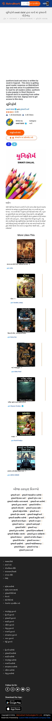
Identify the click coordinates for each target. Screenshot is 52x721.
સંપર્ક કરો (8, 565)
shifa (11, 268)
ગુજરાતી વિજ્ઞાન (19, 547)
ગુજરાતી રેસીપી (20, 527)
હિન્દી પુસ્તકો (9, 615)
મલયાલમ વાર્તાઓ (11, 667)
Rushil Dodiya (18, 440)
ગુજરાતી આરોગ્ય (18, 524)
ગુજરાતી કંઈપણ (32, 547)
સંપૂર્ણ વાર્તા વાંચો (15, 132)
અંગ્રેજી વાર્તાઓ (10, 660)
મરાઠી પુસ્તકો (9, 621)
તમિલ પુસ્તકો (9, 625)
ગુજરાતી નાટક (34, 511)
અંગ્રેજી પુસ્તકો (10, 611)
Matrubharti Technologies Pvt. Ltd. (29, 715)
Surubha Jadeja (18, 302)
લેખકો (7, 597)
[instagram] (13, 689)
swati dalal (10, 109)
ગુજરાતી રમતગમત (33, 540)
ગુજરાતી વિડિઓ (10, 593)
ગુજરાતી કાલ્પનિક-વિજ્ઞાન (33, 537)
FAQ (6, 578)
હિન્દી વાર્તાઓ (9, 650)
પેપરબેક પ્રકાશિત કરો (12, 603)
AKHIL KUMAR (14, 475)
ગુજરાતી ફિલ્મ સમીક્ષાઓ (34, 531)
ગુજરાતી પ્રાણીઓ (17, 544)
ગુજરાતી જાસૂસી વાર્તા (34, 514)
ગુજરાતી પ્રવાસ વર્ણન (33, 508)
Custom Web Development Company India (34, 718)
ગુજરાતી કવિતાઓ (17, 508)
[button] (28, 4)
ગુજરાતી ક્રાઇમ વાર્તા (26, 550)
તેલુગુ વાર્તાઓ (9, 673)
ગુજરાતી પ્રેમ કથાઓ (17, 514)
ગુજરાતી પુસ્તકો (10, 618)
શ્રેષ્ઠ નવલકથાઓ (11, 590)
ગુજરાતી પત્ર (32, 527)
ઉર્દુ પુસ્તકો (8, 642)
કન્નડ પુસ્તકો (9, 638)
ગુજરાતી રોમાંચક (16, 537)
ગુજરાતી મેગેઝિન (35, 505)
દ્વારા (8, 268)
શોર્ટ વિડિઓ (9, 600)
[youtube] (23, 689)
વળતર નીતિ (9, 575)
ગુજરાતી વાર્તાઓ (10, 653)
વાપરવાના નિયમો (11, 572)
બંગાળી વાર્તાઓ (10, 663)
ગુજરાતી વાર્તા (24, 109)
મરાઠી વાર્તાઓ (9, 657)
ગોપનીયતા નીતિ (10, 568)
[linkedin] (28, 689)
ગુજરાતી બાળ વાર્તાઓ (37, 501)
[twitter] (18, 689)
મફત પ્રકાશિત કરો (34, 3)
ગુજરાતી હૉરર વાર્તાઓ (16, 531)
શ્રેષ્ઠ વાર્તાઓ (9, 586)
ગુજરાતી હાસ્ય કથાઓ (19, 505)
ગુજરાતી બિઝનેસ (18, 540)
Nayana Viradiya (16, 406)
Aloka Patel (17, 371)
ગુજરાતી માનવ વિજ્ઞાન (18, 521)
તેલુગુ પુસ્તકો (9, 628)
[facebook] (7, 689)
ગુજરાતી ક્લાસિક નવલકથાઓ (17, 501)
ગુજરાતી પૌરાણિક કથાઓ (16, 534)
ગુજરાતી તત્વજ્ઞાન (35, 521)
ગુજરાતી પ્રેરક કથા (34, 498)
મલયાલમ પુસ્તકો (11, 635)
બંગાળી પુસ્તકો (10, 632)
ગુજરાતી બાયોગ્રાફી (33, 524)
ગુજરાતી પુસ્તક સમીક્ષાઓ (36, 534)
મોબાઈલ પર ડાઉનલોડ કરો (24, 137)
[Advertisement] (26, 50)
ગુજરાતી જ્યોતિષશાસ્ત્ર (33, 544)
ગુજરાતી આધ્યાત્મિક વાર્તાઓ (31, 495)
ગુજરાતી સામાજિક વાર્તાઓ (17, 518)
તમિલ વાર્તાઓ (9, 670)
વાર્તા (30, 123)
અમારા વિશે (9, 561)
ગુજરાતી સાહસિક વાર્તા (36, 518)
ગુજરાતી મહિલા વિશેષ (20, 511)
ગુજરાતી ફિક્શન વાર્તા (18, 498)
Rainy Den (14, 337)
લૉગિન (45, 3)
